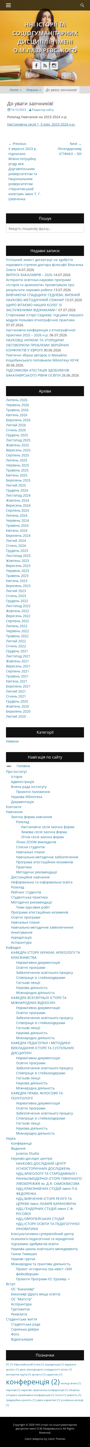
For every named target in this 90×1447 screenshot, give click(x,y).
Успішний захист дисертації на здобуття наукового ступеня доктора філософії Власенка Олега (44, 264)
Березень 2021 (18, 686)
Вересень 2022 (18, 616)
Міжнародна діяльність (35, 992)
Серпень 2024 (17, 510)
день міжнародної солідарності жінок (46, 1369)
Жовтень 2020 (17, 706)
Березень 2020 (18, 711)
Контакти (13, 806)
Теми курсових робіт (33, 907)
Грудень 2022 (17, 601)
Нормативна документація (38, 962)
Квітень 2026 (16, 415)
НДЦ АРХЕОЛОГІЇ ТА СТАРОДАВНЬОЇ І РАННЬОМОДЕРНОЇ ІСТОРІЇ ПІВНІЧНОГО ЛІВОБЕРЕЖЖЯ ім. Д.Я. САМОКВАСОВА (49, 1178)
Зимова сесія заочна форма (44, 832)
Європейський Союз (29, 1364)
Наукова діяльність (32, 987)
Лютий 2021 (16, 691)
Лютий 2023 (16, 590)
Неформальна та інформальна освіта (41, 882)
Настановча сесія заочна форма (47, 827)
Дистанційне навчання (30, 877)
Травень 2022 (17, 636)
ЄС (9, 1364)
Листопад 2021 (18, 656)
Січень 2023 (16, 595)
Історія (16, 776)
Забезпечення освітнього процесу (44, 972)
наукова (13, 1390)
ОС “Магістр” (21, 1299)
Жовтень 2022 (17, 611)
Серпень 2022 (17, 621)
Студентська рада (25, 1324)
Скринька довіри (25, 1329)
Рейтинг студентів (26, 892)
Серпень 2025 (17, 455)
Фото (15, 1334)
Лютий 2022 (16, 641)
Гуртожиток (20, 1309)
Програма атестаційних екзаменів (44, 862)
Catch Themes (56, 1439)
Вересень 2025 (18, 450)
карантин (54, 1374)
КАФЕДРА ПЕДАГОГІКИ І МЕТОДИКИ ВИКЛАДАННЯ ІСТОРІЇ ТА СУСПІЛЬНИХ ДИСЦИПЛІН (42, 1048)
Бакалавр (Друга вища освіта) (35, 1294)
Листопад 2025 (18, 440)
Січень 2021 (16, 696)
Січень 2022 (16, 646)
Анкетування (21, 932)
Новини (33, 90)
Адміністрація (22, 781)
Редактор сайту (43, 110)
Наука (11, 1138)
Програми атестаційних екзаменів (39, 912)
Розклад (22, 822)
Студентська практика (29, 897)
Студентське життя (21, 1319)
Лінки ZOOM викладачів (36, 842)
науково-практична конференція (44, 1390)
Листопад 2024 (18, 495)
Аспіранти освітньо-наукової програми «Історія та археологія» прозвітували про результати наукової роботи (40, 284)
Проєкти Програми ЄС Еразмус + (43, 1279)
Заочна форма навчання (31, 817)
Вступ (10, 1284)
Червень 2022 (17, 631)
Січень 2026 (16, 430)
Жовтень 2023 (17, 560)
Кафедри (13, 947)
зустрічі (38, 1374)
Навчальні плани (30, 852)
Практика (24, 867)
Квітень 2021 (16, 681)
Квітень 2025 (16, 475)
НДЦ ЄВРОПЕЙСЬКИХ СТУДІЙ (40, 1218)
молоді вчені (71, 1383)
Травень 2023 (17, 575)
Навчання (14, 811)
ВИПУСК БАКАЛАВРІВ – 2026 (29, 274)
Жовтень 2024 (17, 500)
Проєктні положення (33, 791)
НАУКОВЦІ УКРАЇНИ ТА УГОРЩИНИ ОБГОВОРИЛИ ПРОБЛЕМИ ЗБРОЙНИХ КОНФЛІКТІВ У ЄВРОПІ (37, 345)
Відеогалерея (22, 1339)
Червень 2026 (17, 405)
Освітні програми (25, 917)
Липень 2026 (16, 400)
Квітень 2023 (16, 580)
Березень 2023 (18, 585)
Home (15, 90)
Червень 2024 (17, 520)
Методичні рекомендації (36, 872)
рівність (74, 1395)
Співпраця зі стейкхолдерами (40, 977)
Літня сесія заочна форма (42, 837)
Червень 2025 (17, 465)
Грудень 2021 (17, 651)
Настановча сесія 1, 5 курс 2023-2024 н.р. (41, 124)
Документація (22, 801)
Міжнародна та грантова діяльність (40, 1264)
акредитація (54, 1364)
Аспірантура (21, 942)
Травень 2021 (17, 676)
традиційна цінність (21, 1400)
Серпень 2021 (17, 671)
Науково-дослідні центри (31, 1158)
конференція (33, 1381)
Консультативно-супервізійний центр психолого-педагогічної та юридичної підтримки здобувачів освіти (42, 1238)
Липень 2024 (16, 515)
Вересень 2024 (18, 505)
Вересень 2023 (18, 565)
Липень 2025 (16, 460)
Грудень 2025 (17, 435)
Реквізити (19, 1314)
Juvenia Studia (27, 1153)
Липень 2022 (16, 626)
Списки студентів (30, 847)
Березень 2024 (18, 535)
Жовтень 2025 (17, 445)
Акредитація (21, 937)
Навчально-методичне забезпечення (47, 857)
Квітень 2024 (16, 530)
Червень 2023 (17, 570)
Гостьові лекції (28, 982)
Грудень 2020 (17, 701)
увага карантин (48, 1400)
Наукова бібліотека (26, 796)
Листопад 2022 (18, 606)
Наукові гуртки (23, 1259)
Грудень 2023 (17, 550)
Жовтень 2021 (17, 661)
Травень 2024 (17, 525)
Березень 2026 (18, 420)
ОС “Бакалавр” (23, 1289)
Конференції (21, 1143)
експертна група (18, 1374)
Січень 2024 (16, 545)
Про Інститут (16, 771)
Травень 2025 (17, 470)
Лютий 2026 (16, 425)
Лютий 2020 (16, 716)
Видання (18, 1148)
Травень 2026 (17, 410)
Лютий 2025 (16, 485)
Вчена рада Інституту (29, 786)
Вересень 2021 (18, 666)
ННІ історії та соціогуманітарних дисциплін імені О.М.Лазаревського (46, 1426)
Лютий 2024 (16, 540)
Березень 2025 (18, 480)
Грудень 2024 (17, 490)
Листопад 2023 (18, 555)
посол (60, 1395)
